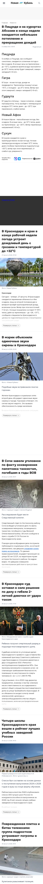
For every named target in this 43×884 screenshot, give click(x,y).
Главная (5, 23)
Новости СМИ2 (8, 200)
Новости (13, 23)
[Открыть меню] (4, 3)
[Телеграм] (19, 158)
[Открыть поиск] (39, 3)
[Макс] (15, 158)
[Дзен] (36, 159)
